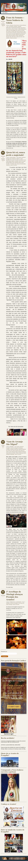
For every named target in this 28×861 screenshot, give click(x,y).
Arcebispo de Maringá (14, 449)
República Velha (18, 162)
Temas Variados (12, 157)
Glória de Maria (23, 32)
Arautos (19, 157)
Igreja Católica (11, 161)
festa (15, 31)
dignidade (8, 159)
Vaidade (12, 163)
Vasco (15, 163)
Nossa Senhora (22, 34)
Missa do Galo (12, 162)
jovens (10, 451)
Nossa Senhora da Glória (10, 35)
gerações (18, 32)
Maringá (17, 34)
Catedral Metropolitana (22, 29)
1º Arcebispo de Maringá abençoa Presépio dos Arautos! (14, 595)
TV (10, 163)
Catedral (17, 158)
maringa (3, 595)
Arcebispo (15, 26)
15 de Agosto (11, 26)
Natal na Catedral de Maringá (20, 451)
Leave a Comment (13, 38)
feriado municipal (11, 31)
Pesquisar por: (4, 651)
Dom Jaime (8, 450)
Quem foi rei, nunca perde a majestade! (15, 154)
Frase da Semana (23, 25)
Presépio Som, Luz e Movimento (15, 601)
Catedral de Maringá (22, 449)
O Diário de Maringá (19, 453)
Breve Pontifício (15, 29)
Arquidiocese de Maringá (15, 27)
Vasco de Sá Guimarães (21, 163)
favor (7, 31)
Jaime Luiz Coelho (12, 34)
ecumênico (21, 159)
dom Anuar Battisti (12, 30)
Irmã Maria (16, 161)
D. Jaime (21, 158)
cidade (7, 30)
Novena (17, 35)
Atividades (12, 446)
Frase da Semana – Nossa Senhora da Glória (15, 20)
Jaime (7, 34)
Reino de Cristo (19, 36)
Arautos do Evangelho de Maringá (16, 447)
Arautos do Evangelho (14, 603)
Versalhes (8, 165)
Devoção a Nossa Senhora (14, 25)
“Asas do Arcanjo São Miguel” (14, 443)
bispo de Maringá (13, 158)
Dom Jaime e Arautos (14, 450)
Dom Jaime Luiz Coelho (20, 30)
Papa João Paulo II (13, 36)
